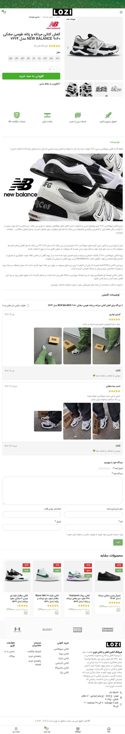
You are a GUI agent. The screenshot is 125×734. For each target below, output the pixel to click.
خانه (58, 17)
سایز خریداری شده (115, 509)
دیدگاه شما (117, 473)
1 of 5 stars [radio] (109, 468)
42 (28, 58)
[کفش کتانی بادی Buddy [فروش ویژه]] (47, 629)
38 (51, 58)
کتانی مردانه (34, 17)
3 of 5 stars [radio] (104, 468)
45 (10, 58)
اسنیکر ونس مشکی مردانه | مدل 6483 (109, 597)
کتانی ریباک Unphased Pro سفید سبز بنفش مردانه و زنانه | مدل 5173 (78, 598)
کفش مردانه (48, 17)
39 (45, 58)
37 (57, 58)
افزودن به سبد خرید (31, 76)
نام (121, 521)
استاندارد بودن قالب (52, 509)
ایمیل (58, 521)
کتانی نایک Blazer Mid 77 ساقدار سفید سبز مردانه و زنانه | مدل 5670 (47, 598)
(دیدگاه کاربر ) (40, 46)
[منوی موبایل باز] (121, 12)
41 (34, 58)
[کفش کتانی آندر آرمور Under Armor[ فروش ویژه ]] (17, 629)
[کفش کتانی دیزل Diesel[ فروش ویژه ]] (77, 629)
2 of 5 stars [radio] (106, 468)
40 (39, 58)
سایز (58, 52)
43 (22, 58)
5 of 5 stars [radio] (99, 468)
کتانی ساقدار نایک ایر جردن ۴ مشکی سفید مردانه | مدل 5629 (19, 598)
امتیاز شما (118, 468)
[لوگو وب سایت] (62, 12)
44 (16, 58)
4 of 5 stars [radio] (102, 468)
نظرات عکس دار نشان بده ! (14, 305)
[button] (120, 48)
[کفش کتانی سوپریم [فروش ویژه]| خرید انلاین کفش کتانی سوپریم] (108, 629)
